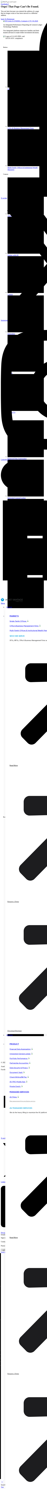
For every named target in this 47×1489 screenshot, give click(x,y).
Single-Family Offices (18, 621)
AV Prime (13, 1097)
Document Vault (16, 1072)
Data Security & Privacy (19, 1068)
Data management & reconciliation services (22, 1101)
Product (14, 1044)
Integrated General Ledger (20, 1054)
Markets (14, 616)
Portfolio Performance (19, 1058)
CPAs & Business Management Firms (24, 626)
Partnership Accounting (19, 1063)
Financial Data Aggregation (20, 1049)
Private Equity (15, 1086)
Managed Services (19, 1092)
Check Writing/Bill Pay (18, 1077)
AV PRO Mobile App (18, 1082)
